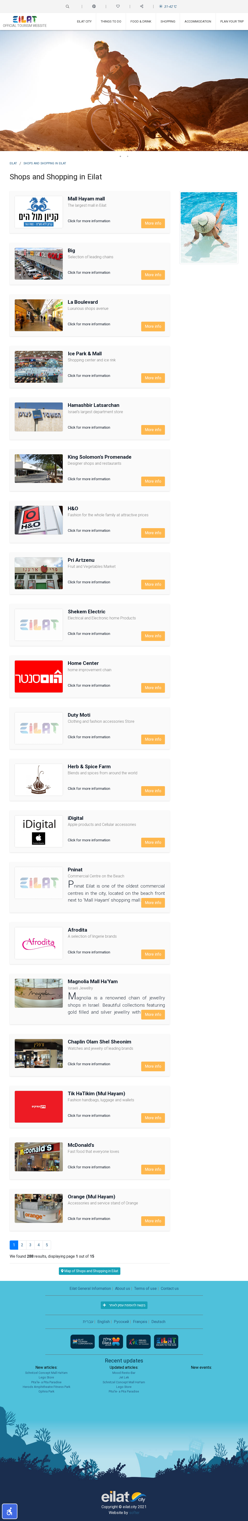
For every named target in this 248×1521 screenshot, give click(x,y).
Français (140, 1321)
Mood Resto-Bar (123, 1373)
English (103, 1321)
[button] (9, 1511)
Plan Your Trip (232, 21)
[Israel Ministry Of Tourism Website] (139, 1341)
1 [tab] (120, 156)
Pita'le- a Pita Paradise (46, 1382)
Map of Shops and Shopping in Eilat (91, 1271)
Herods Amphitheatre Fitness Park (46, 1387)
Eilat (13, 162)
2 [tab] (127, 156)
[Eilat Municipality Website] (111, 1341)
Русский (121, 1321)
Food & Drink (141, 21)
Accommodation (198, 21)
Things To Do (111, 21)
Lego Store (46, 1377)
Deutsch (158, 1321)
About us (122, 1288)
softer (134, 1512)
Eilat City (84, 21)
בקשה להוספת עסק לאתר (126, 1305)
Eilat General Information (90, 1288)
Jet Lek (124, 1377)
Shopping (168, 21)
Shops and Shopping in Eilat (44, 162)
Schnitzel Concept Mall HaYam (46, 1373)
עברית (88, 1321)
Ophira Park (46, 1391)
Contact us (170, 1288)
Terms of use (145, 1288)
